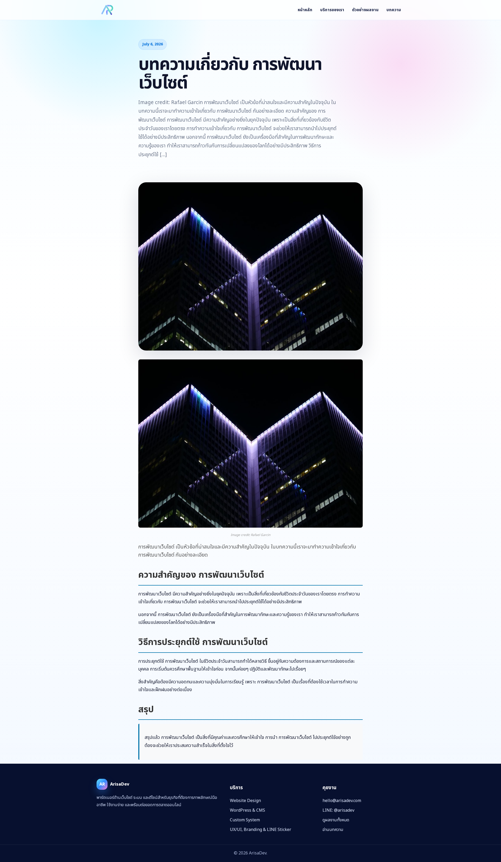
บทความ (393, 10)
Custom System (245, 820)
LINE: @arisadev (338, 810)
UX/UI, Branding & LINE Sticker (260, 830)
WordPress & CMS (247, 810)
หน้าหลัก (305, 10)
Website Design (245, 801)
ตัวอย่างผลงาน (365, 10)
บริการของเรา (332, 10)
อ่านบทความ (333, 830)
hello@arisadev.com (342, 801)
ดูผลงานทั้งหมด (336, 820)
